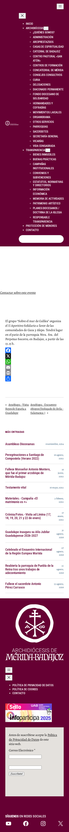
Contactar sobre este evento (18, 292)
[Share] (34, 378)
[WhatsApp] (34, 361)
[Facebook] (34, 350)
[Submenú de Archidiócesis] (46, 28)
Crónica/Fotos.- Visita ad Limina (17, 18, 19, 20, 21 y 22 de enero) (28, 516)
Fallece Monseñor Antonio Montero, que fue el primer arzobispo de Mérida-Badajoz (27, 473)
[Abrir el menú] (60, 6)
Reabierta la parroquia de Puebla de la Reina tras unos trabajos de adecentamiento (29, 569)
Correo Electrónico (22, 750)
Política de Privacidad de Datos (33, 737)
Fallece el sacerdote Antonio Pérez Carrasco (23, 585)
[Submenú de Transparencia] (47, 150)
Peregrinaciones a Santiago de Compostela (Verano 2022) (24, 456)
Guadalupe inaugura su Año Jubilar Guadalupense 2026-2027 (27, 533)
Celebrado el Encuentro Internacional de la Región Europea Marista (28, 551)
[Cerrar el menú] (22, 16)
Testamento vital (15, 487)
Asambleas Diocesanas (19, 444)
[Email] (34, 367)
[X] (34, 356)
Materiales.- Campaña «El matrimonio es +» (21, 500)
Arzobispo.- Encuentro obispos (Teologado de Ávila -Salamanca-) (46, 409)
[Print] (34, 373)
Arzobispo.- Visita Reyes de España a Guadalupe (17, 409)
